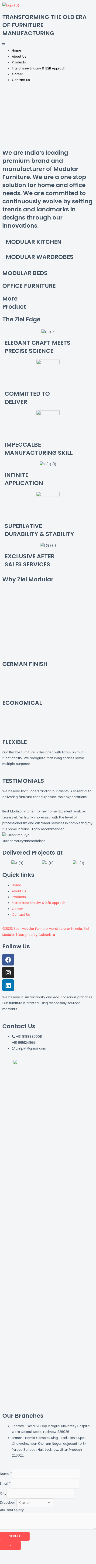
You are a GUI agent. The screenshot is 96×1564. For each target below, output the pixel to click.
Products (19, 62)
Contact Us (21, 80)
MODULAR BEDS (25, 273)
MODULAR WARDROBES (39, 257)
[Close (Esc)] (9, 1554)
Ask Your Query (12, 1510)
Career (17, 74)
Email (5, 1484)
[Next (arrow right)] (29, 1561)
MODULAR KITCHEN (34, 242)
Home (16, 50)
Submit (14, 1536)
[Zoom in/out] (68, 1554)
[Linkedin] (8, 985)
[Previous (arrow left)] (9, 1561)
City (3, 1493)
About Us (19, 56)
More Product (14, 303)
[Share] (29, 1554)
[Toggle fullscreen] (48, 1554)
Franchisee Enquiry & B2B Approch (38, 68)
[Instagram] (8, 972)
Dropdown (8, 1503)
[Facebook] (8, 959)
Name (6, 1474)
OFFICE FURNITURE (29, 286)
